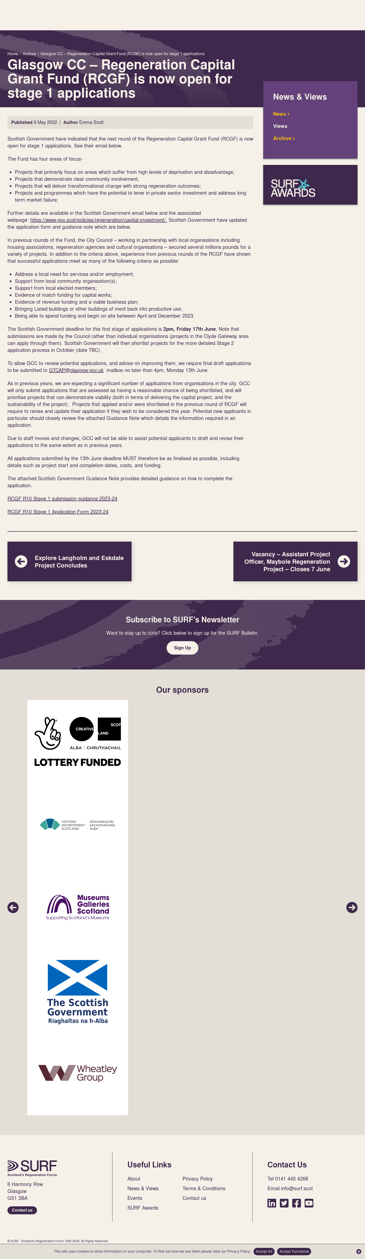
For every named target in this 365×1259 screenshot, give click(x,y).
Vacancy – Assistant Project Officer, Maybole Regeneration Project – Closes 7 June (295, 561)
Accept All (264, 1251)
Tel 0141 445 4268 (287, 1179)
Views (280, 126)
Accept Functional (294, 1251)
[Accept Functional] (358, 1251)
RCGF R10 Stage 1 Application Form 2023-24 (58, 511)
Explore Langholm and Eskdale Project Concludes (69, 561)
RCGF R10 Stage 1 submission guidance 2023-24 (62, 498)
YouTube (309, 1203)
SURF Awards (310, 185)
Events (134, 1198)
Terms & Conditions (203, 1188)
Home (32, 1168)
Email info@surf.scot (290, 1188)
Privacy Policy (197, 1179)
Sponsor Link (77, 741)
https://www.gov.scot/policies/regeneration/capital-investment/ (98, 219)
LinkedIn (271, 1203)
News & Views (143, 1188)
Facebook (296, 1203)
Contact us (22, 1210)
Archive (282, 138)
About (133, 1179)
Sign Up (182, 648)
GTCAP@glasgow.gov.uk (76, 370)
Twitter (284, 1203)
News (279, 114)
